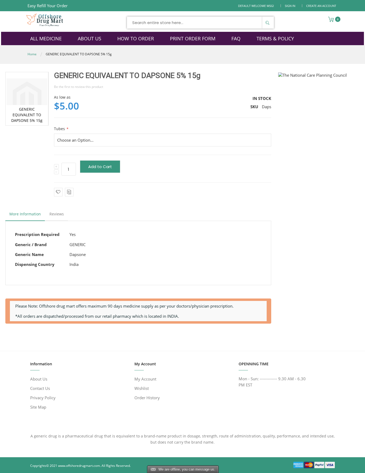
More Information (25, 213)
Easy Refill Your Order (48, 5)
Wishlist (141, 388)
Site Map (38, 407)
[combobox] (200, 23)
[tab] (25, 215)
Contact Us (40, 388)
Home (32, 54)
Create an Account (321, 5)
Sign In (290, 5)
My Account (145, 379)
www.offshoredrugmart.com (79, 465)
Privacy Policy (43, 397)
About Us (38, 379)
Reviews (56, 213)
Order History (147, 397)
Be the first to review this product (78, 86)
